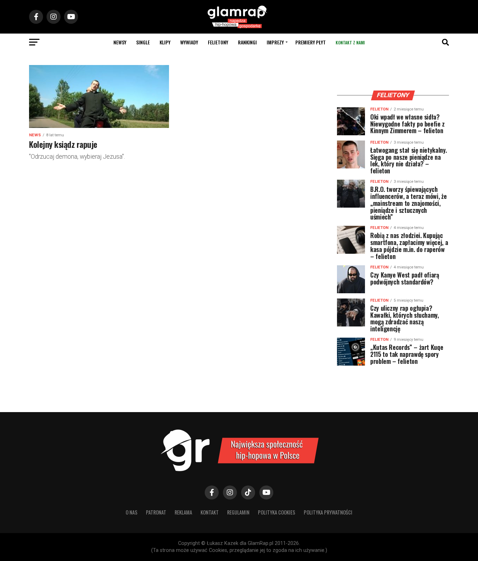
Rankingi (247, 42)
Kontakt (210, 512)
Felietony (218, 42)
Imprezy (275, 42)
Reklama (183, 512)
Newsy (119, 42)
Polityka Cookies (276, 512)
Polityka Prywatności (328, 512)
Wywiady (189, 42)
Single (143, 42)
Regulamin (238, 512)
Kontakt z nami (350, 42)
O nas (132, 512)
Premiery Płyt (310, 42)
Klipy (165, 42)
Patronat (156, 512)
